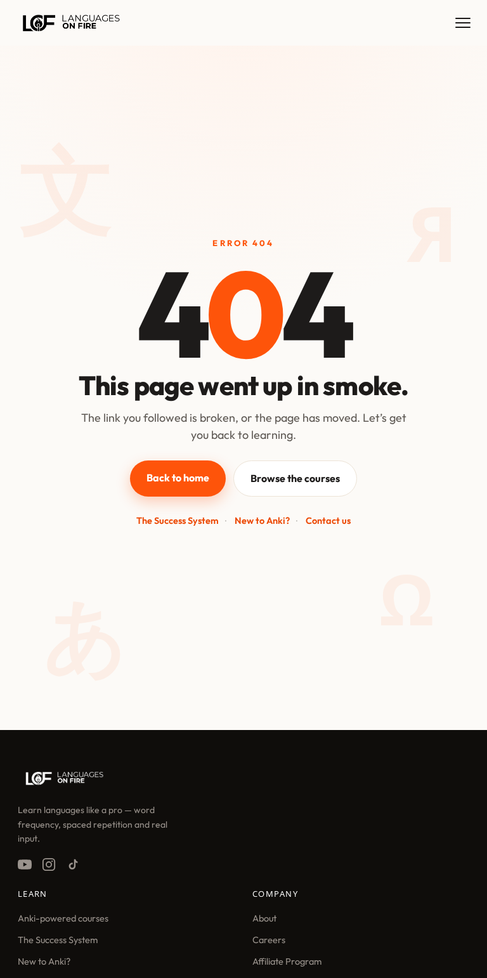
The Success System (177, 520)
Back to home (177, 477)
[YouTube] (25, 864)
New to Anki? (262, 520)
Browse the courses (295, 478)
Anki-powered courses (63, 918)
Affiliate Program (286, 961)
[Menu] (462, 23)
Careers (268, 940)
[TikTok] (73, 864)
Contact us (328, 520)
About (264, 918)
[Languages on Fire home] (64, 783)
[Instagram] (49, 864)
